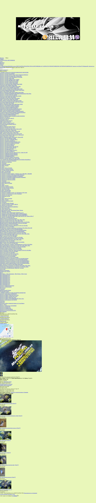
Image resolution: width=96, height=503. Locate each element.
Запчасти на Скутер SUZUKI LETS (8, 310)
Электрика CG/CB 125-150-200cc (7, 240)
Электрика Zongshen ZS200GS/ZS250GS (9, 107)
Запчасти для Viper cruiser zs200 (7, 78)
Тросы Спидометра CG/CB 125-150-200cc (9, 253)
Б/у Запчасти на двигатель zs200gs (7, 178)
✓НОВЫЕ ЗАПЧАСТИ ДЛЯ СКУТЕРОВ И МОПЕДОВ (12, 292)
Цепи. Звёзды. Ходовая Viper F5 (7, 123)
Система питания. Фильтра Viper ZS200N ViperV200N (12, 90)
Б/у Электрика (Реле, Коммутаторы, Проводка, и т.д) (11, 212)
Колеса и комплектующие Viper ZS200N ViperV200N (12, 92)
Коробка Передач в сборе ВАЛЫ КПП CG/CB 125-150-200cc (13, 223)
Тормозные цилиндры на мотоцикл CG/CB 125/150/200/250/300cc (14, 260)
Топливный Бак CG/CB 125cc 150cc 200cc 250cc (10, 239)
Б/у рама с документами (5, 171)
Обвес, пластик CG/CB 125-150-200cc (8, 236)
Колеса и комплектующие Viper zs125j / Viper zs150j (11, 137)
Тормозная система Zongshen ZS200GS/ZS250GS (11, 109)
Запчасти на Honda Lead (5, 308)
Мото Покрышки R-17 (5, 280)
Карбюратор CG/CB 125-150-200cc (7, 256)
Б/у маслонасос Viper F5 (5, 452)
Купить (1, 381)
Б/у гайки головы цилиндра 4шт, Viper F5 (9, 465)
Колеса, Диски (3, 304)
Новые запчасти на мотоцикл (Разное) (8, 218)
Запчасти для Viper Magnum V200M (8, 138)
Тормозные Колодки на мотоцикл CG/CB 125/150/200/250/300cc (14, 258)
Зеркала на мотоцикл (4, 270)
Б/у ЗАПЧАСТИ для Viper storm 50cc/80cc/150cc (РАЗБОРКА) (13, 215)
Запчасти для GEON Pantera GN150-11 (8, 150)
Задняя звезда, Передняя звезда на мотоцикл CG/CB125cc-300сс (14, 266)
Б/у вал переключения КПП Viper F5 (8, 403)
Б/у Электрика (3, 163)
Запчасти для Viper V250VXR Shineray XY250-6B (11, 77)
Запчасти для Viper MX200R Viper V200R (9, 80)
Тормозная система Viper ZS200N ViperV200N (10, 86)
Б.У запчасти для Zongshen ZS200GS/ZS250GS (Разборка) (13, 177)
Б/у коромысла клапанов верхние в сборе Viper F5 (11, 415)
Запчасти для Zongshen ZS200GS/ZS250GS (9, 105)
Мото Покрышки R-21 (5, 284)
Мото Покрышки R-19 (5, 283)
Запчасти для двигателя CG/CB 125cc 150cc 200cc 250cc (12, 219)
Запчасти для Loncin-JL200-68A (7, 145)
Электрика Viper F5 (4, 119)
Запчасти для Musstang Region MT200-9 (9, 153)
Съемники (2, 289)
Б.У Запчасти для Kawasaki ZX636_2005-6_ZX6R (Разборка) (13, 213)
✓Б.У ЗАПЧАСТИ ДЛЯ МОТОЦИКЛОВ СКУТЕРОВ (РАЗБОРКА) (15, 159)
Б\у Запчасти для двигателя (6, 205)
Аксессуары (2, 269)
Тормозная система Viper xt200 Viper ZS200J (10, 98)
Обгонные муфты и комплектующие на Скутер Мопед (12, 303)
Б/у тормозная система (5, 164)
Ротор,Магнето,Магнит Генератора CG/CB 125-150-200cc (13, 246)
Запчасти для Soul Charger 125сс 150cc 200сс (10, 158)
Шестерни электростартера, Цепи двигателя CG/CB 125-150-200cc (15, 222)
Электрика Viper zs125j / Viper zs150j (8, 130)
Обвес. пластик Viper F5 (5, 121)
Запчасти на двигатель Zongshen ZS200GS (9, 106)
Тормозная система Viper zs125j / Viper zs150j (10, 131)
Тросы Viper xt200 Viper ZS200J (7, 103)
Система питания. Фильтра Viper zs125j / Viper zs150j (12, 134)
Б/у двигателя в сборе (5, 189)
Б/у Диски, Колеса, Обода (5, 209)
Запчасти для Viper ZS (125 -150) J (7, 127)
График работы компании (5, 385)
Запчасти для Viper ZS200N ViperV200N (9, 83)
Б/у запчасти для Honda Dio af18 (7, 217)
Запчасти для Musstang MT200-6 (7, 156)
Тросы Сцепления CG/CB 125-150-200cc (9, 251)
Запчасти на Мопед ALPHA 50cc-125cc (8, 296)
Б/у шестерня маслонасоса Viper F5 (8, 477)
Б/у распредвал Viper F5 (5, 440)
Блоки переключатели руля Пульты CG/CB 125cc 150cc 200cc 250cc (15, 245)
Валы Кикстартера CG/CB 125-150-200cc (9, 224)
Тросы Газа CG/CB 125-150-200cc (7, 252)
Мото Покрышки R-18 (5, 282)
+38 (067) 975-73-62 (4, 316)
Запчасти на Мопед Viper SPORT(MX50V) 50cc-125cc (12, 298)
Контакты (2, 62)
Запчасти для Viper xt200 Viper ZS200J (8, 94)
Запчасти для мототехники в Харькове (19, 392)
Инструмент (2, 288)
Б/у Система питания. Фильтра (7, 170)
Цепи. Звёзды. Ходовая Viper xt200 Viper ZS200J (10, 100)
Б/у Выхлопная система (5, 172)
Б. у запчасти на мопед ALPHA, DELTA (9, 204)
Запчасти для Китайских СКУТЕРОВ (8, 299)
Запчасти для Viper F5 (5, 117)
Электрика (2, 301)
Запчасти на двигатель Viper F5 (7, 118)
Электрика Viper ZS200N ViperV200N (8, 85)
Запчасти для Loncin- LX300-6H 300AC (9, 139)
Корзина (2, 57)
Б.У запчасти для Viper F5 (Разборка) (8, 160)
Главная (2, 59)
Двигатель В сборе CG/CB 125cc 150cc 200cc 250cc (11, 220)
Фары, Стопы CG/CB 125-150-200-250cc (9, 243)
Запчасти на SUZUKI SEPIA (6, 309)
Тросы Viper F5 (3, 125)
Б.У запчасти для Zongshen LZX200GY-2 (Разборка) (11, 176)
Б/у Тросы (2, 166)
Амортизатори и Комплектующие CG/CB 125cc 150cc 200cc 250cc (15, 233)
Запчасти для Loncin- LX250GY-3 (7, 140)
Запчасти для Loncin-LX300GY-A (7, 144)
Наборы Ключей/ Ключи (5, 290)
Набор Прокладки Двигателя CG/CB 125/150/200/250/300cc (13, 230)
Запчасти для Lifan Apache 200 (7, 149)
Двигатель (2, 302)
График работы (3, 323)
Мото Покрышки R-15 (5, 278)
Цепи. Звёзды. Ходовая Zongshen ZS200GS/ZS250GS (12, 111)
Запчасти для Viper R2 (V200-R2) (7, 73)
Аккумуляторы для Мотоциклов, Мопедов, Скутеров (12, 268)
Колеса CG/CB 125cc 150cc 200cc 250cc (9, 235)
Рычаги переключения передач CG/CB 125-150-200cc (12, 238)
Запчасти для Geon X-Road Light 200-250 (9, 146)
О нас (1, 61)
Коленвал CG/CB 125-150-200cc (7, 226)
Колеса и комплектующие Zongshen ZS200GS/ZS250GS (12, 116)
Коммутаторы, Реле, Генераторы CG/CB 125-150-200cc (12, 242)
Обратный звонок (7, 381)
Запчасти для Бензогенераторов (7, 285)
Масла (1, 272)
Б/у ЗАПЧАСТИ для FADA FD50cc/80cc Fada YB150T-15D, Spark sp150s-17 (17, 216)
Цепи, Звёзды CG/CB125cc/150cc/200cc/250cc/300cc (11, 264)
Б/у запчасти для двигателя (6, 195)
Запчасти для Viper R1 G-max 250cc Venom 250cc (11, 76)
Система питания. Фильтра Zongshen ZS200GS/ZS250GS (12, 112)
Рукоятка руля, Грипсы (5, 271)
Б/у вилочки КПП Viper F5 (6, 489)
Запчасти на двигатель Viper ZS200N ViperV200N (11, 84)
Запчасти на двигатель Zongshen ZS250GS (9, 113)
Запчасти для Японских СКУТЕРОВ (8, 305)
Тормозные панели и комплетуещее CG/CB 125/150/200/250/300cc (14, 263)
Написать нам (3, 321)
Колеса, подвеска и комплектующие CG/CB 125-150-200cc (13, 232)
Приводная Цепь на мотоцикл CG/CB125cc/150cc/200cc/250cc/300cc (15, 265)
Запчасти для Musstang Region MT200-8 (9, 154)
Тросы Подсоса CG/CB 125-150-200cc (8, 255)
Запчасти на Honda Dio (5, 306)
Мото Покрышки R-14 (5, 277)
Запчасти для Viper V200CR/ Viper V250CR (9, 79)
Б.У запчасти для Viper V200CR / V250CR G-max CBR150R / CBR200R (16, 173)
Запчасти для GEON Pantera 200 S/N (8, 147)
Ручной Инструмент (4, 291)
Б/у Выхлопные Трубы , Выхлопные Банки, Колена (11, 210)
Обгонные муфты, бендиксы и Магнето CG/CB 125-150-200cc (14, 225)
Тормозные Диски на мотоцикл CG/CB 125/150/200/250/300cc (14, 259)
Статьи (1, 65)
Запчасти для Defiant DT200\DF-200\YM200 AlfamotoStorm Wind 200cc (15, 93)
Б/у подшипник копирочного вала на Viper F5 (10, 428)
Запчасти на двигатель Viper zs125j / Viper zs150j (11, 129)
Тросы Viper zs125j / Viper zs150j (7, 136)
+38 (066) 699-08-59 (4, 318)
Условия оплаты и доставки (6, 384)
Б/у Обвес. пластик (4, 165)
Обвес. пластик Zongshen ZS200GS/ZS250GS (10, 110)
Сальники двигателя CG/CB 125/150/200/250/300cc (11, 229)
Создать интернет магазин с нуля (7, 494)
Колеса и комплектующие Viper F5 (7, 126)
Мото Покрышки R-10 (5, 275)
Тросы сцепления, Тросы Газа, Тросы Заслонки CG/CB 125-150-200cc (15, 250)
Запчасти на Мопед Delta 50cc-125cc (8, 297)
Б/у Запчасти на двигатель (6, 162)
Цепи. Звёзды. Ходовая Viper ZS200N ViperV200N (11, 88)
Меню (7, 57)
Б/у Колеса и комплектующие (6, 169)
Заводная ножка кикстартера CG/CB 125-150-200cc (11, 237)
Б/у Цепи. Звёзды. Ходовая (6, 167)
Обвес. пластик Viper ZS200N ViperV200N (9, 87)
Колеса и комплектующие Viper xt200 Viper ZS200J (11, 104)
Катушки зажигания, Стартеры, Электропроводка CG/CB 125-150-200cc (16, 244)
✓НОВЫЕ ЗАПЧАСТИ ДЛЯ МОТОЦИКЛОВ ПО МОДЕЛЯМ (14, 72)
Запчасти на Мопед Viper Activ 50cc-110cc (9, 295)
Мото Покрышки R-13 (5, 276)
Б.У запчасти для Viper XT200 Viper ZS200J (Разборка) (12, 175)
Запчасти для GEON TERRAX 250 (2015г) (9, 157)
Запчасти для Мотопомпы (6, 286)
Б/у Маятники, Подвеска (5, 211)
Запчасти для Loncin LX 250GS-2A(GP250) (9, 143)
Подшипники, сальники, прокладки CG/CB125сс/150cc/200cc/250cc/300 (16, 228)
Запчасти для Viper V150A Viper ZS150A (9, 81)
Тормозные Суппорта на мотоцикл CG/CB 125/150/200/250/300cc (14, 262)
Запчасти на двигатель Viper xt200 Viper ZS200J (10, 96)
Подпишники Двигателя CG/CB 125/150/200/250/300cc (12, 231)
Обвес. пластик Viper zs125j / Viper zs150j (9, 132)
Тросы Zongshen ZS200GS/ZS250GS (8, 114)
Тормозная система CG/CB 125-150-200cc (9, 257)
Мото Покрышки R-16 (5, 279)
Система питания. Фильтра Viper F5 (8, 124)
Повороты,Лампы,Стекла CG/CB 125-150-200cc (10, 248)
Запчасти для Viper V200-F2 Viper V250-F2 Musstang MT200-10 (14, 74)
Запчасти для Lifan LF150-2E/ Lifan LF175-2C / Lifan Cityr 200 (13, 152)
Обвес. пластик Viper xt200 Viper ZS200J (9, 99)
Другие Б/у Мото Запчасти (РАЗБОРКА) (9, 206)
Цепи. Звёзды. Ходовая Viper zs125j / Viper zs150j (11, 133)
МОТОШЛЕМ (3, 311)
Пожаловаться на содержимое (30, 493)
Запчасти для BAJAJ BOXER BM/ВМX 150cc (10, 141)
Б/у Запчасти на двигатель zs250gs (7, 179)
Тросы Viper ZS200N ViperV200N (7, 91)
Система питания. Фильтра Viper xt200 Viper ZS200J (11, 101)
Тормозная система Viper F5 (6, 120)
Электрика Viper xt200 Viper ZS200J (8, 97)
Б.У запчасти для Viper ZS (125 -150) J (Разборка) (11, 193)
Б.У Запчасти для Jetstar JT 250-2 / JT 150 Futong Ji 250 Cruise (13, 192)
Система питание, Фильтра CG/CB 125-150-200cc (11, 249)
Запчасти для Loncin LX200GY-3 (7, 151)
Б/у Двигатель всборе (5, 207)
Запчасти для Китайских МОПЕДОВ (8, 294)
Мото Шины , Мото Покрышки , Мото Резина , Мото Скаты (13, 273)
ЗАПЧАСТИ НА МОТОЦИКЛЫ (7, 60)
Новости (2, 63)
